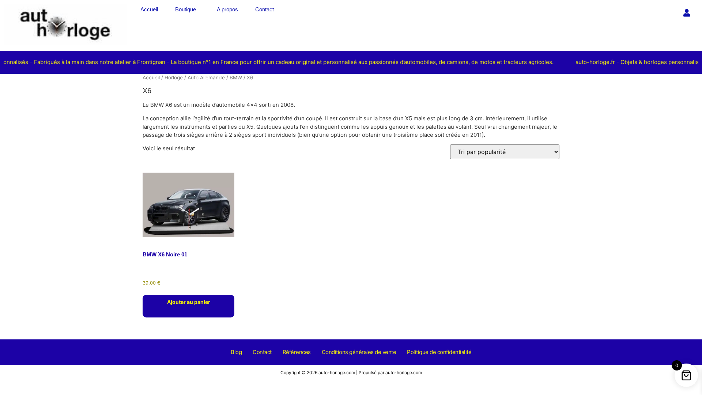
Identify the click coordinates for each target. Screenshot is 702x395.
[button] (187, 9)
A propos (227, 9)
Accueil (149, 9)
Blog (236, 352)
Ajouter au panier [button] (188, 302)
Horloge (174, 77)
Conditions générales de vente (359, 352)
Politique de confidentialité (439, 352)
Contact (264, 9)
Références (297, 352)
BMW (236, 77)
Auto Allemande (206, 77)
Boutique (185, 9)
